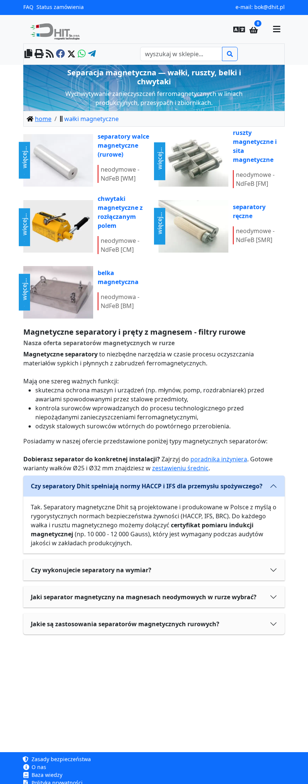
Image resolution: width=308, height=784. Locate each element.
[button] (239, 29)
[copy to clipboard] (28, 54)
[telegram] (92, 54)
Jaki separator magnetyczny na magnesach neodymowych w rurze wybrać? (144, 597)
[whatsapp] (81, 54)
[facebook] (60, 54)
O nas (38, 767)
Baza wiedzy (46, 774)
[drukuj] (39, 54)
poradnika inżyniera (218, 459)
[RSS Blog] (49, 54)
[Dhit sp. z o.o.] (57, 29)
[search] (230, 54)
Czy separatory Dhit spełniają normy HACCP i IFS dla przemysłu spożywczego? (147, 486)
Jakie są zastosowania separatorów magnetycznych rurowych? (125, 624)
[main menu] (276, 29)
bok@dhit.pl (269, 6)
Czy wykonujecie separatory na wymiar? (91, 570)
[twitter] (71, 54)
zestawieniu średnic (180, 468)
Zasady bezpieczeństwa (60, 759)
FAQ (28, 6)
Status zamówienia (60, 6)
